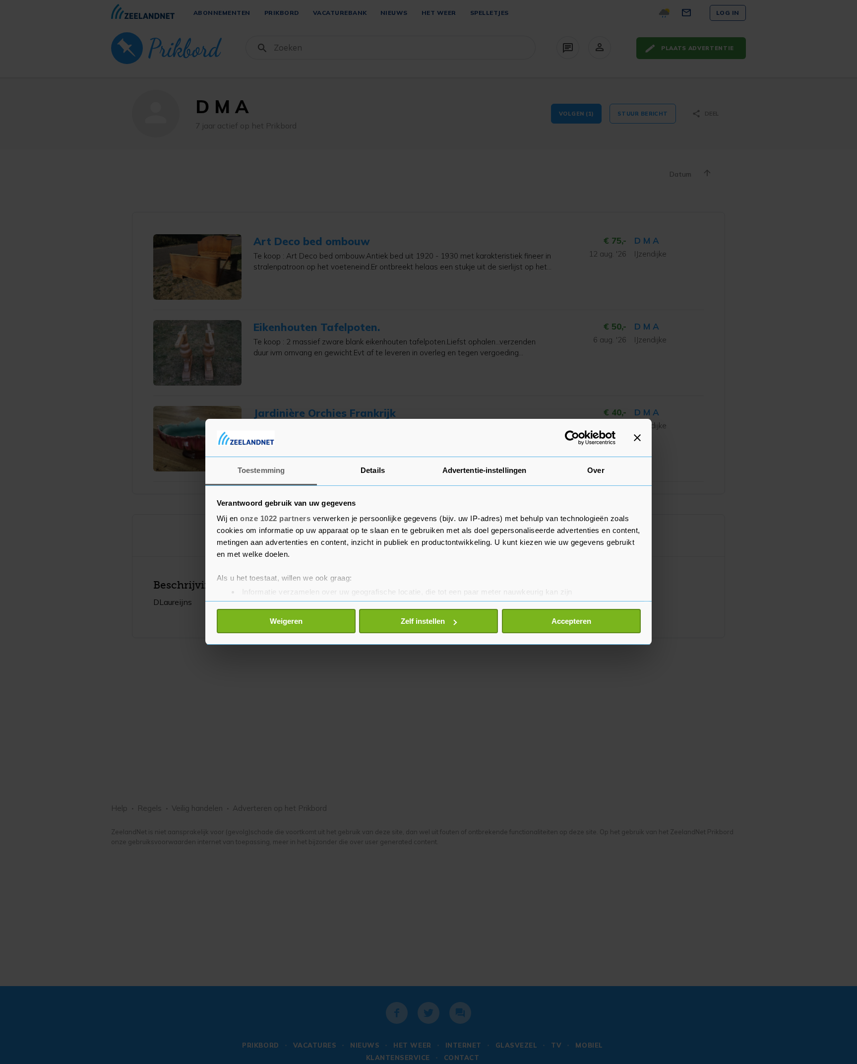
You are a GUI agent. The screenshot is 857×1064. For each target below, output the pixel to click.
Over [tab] (595, 470)
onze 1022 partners (275, 519)
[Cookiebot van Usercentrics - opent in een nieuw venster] (572, 437)
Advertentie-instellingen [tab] (484, 470)
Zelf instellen (423, 621)
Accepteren (571, 621)
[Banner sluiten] (637, 437)
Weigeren (286, 621)
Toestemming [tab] (261, 470)
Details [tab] (373, 470)
